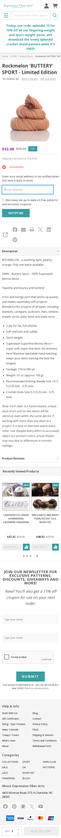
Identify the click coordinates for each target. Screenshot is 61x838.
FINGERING (8, 778)
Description (10, 251)
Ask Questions (48, 78)
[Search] (54, 15)
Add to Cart (41, 831)
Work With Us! (9, 713)
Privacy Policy (40, 724)
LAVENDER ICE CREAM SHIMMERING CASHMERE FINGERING (16, 518)
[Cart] (55, 6)
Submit (30, 676)
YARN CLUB (49, 761)
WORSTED (28, 772)
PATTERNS (49, 767)
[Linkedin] (48, 229)
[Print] (31, 229)
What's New (8, 740)
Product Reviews (13, 458)
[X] (40, 229)
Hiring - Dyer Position (13, 724)
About (5, 746)
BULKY (26, 778)
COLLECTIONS (10, 761)
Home (5, 56)
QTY (7, 831)
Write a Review (30, 78)
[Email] (23, 229)
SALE (5, 767)
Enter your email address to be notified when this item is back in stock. (30, 178)
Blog (35, 713)
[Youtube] (40, 806)
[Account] (46, 6)
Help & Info (10, 706)
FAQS (36, 729)
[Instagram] (23, 806)
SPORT (26, 761)
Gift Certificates (10, 718)
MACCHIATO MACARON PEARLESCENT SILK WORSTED (45, 518)
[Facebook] (15, 229)
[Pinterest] (15, 239)
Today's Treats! (10, 735)
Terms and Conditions (45, 740)
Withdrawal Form (42, 746)
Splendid (46, 39)
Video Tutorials (10, 729)
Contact (37, 718)
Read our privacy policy (36, 688)
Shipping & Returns (43, 735)
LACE (5, 772)
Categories (10, 755)
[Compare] (26, 547)
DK (24, 767)
